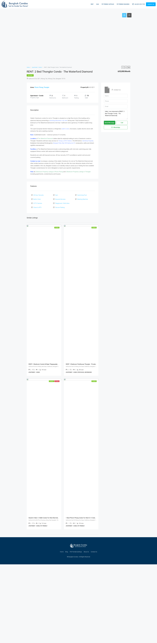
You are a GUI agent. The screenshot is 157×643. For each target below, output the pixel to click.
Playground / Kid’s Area (62, 203)
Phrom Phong (38, 87)
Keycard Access (60, 199)
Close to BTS (37, 207)
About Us (86, 552)
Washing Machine (82, 199)
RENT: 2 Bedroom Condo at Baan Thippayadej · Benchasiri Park (48, 364)
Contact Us (150, 4)
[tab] (124, 15)
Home (62, 552)
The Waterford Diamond (45, 138)
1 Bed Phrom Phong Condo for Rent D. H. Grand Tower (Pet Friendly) (87, 518)
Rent (92, 4)
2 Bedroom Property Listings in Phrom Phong (49, 172)
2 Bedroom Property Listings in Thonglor (78, 172)
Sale (97, 4)
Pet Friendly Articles (108, 4)
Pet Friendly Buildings (123, 4)
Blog (66, 552)
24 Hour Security (38, 195)
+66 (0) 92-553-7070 (139, 4)
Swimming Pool (82, 195)
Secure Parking (60, 207)
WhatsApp (116, 127)
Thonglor (46, 87)
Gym (56, 195)
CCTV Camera (37, 203)
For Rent (30, 75)
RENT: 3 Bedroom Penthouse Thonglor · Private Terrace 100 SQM (86, 364)
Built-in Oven (37, 199)
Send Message (109, 122)
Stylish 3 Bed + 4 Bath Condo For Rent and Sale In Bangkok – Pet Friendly (52, 518)
